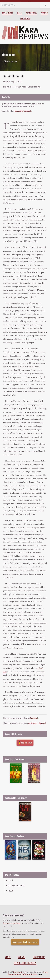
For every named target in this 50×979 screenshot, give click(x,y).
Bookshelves (7, 12)
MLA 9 (10, 890)
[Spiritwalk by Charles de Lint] (34, 773)
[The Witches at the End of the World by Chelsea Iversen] (38, 850)
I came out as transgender (23, 110)
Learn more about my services (24, 942)
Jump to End (24, 18)
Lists (19, 12)
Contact (21, 956)
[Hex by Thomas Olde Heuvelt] (24, 850)
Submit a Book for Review (25, 962)
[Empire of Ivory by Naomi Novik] (10, 850)
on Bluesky (32, 723)
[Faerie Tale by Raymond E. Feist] (25, 811)
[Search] (45, 5)
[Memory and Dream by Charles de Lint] (16, 773)
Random (44, 12)
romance (25, 86)
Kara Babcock (17, 972)
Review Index (31, 12)
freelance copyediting (12, 923)
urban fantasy (34, 86)
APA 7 (10, 880)
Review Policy (39, 956)
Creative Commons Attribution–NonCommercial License (28, 973)
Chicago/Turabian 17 (16, 885)
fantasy (18, 86)
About (8, 956)
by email (42, 723)
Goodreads (34, 718)
